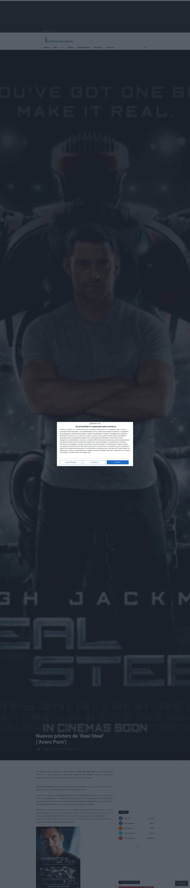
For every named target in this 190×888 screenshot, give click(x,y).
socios (75, 429)
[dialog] (95, 444)
